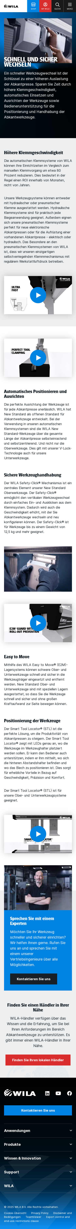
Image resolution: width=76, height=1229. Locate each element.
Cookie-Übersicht (15, 1213)
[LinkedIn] (47, 1093)
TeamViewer (34, 1216)
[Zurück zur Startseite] (11, 6)
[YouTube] (58, 1093)
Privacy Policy (40, 1213)
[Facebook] (69, 1093)
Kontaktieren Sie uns (38, 1110)
